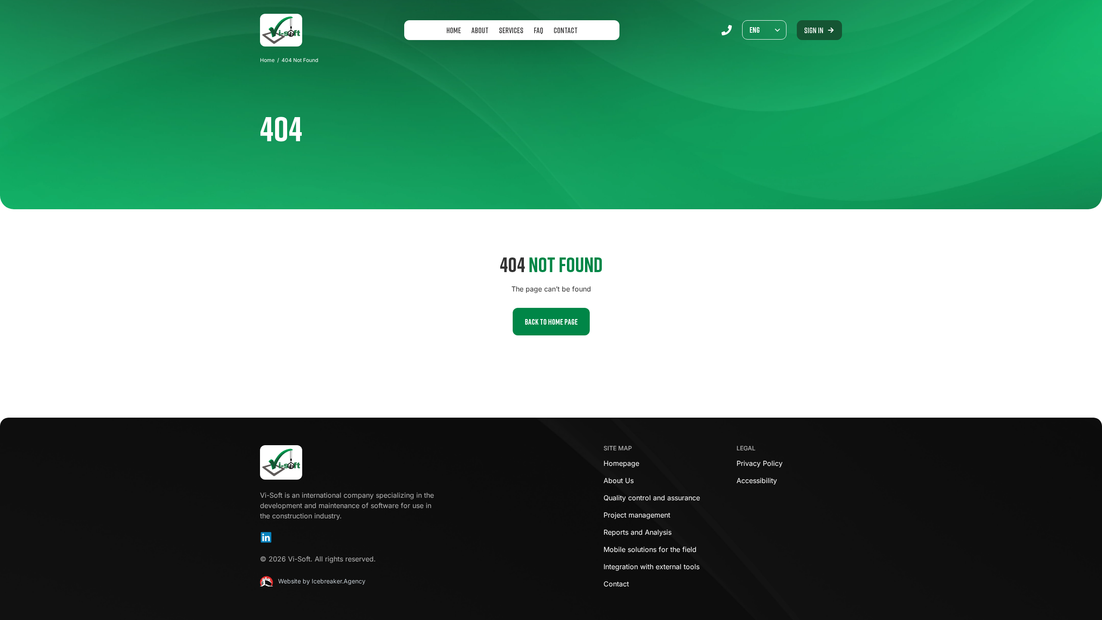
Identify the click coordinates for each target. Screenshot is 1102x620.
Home (453, 30)
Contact (566, 30)
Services (511, 30)
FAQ (538, 30)
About (480, 30)
